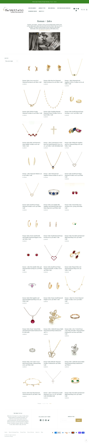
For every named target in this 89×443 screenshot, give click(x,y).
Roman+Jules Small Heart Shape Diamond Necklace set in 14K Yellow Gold (31, 206)
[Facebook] (74, 8)
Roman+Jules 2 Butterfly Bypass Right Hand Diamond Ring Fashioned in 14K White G (74, 363)
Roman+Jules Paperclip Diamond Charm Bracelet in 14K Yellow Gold (31, 393)
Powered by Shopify (9, 436)
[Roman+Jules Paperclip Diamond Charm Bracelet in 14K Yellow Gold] (32, 381)
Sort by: (7, 58)
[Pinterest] (78, 8)
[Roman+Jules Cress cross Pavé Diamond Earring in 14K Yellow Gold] (32, 68)
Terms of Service (30, 432)
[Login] (84, 9)
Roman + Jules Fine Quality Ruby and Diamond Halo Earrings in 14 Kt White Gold (32, 268)
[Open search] (82, 9)
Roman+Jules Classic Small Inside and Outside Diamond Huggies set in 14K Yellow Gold (31, 237)
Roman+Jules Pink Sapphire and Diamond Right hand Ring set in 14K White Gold (31, 299)
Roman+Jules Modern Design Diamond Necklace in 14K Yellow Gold (32, 112)
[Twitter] (76, 10)
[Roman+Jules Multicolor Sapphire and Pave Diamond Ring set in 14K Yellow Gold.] (74, 130)
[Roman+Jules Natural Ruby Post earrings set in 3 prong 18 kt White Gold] (74, 193)
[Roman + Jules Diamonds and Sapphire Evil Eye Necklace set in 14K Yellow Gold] (74, 68)
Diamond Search (32, 11)
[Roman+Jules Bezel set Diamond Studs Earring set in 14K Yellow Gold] (53, 68)
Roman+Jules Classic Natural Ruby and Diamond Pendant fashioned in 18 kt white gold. (32, 330)
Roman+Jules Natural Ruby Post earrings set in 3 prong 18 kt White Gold (73, 206)
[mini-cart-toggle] (87, 9)
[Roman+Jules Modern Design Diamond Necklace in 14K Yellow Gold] (32, 99)
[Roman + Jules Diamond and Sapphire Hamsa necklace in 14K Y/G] (53, 162)
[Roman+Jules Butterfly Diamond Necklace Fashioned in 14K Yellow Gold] (53, 349)
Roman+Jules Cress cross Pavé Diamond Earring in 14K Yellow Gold (31, 81)
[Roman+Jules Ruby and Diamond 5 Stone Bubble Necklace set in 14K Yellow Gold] (32, 130)
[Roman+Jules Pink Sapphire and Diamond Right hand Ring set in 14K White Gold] (32, 286)
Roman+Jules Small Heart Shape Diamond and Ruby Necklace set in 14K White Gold (53, 268)
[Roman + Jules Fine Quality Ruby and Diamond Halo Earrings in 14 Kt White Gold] (32, 255)
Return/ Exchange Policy (14, 432)
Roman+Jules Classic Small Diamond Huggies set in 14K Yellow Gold (53, 298)
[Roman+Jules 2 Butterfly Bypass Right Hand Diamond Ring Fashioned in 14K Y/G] (53, 317)
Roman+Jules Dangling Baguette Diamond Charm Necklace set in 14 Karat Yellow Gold (53, 113)
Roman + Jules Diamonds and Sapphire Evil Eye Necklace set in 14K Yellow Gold (74, 82)
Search (6, 432)
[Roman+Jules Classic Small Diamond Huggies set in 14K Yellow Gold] (53, 286)
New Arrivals (51, 8)
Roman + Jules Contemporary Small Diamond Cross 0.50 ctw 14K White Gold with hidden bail (53, 394)
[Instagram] (76, 8)
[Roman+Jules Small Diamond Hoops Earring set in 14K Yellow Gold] (53, 224)
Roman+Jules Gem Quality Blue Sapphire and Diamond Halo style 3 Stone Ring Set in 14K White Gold (53, 206)
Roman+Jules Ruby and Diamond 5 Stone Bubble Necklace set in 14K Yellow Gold (31, 144)
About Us (37, 432)
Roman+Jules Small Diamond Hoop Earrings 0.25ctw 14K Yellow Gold (74, 112)
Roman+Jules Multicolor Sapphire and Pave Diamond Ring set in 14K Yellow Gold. (73, 144)
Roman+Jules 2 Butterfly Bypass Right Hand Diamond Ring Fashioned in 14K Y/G (53, 330)
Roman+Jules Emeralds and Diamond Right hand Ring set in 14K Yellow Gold (74, 237)
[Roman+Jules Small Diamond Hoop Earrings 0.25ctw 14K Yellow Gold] (74, 99)
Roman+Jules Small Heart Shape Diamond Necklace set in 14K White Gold (74, 175)
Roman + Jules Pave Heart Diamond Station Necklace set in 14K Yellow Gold (74, 299)
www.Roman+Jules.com (44, 30)
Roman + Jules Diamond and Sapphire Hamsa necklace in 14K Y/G (53, 174)
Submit (79, 420)
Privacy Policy (23, 432)
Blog (42, 432)
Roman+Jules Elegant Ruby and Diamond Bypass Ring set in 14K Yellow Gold (73, 268)
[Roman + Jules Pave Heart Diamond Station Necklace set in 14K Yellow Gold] (74, 286)
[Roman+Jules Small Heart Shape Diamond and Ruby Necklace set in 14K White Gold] (53, 255)
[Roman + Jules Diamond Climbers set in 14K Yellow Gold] (32, 162)
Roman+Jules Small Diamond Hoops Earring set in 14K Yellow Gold (53, 236)
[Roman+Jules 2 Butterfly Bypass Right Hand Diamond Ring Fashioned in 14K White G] (74, 349)
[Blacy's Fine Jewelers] (14, 10)
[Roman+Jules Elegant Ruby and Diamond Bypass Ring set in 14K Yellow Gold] (74, 255)
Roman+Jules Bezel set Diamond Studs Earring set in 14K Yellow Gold (53, 81)
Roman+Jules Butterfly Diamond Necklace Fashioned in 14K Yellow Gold (52, 363)
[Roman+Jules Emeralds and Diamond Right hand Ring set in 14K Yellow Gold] (74, 224)
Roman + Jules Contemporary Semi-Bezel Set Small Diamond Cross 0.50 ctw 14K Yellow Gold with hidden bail (53, 144)
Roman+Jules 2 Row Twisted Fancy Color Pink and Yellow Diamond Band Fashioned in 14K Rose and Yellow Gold (74, 331)
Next (50, 403)
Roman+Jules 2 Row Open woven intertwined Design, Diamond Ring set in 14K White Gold (31, 363)
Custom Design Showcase (63, 8)
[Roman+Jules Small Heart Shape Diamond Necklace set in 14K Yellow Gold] (32, 193)
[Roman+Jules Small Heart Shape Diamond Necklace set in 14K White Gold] (74, 162)
